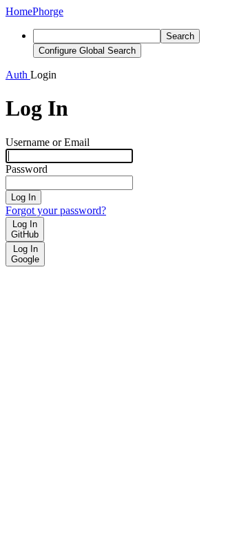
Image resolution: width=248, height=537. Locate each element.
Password (27, 169)
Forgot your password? (56, 210)
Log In (23, 197)
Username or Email (48, 142)
